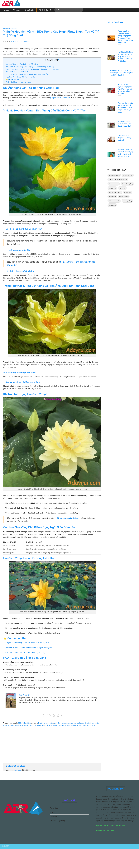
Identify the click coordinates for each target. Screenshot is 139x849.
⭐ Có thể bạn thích (12, 79)
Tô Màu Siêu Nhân (114, 175)
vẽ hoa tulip (112, 205)
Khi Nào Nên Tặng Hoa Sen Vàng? (17, 72)
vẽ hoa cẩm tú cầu (114, 201)
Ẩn (59, 60)
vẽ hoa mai (127, 192)
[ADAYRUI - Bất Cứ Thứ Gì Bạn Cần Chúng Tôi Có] (15, 4)
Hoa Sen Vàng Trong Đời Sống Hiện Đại (19, 77)
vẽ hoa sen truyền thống (67, 518)
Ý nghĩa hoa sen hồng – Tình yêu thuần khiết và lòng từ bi (27, 643)
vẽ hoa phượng (127, 201)
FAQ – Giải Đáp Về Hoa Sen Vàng (17, 82)
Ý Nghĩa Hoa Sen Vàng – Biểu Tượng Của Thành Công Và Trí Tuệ (29, 67)
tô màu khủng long (127, 184)
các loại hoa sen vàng (60, 723)
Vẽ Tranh (16, 10)
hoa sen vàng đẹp (73, 723)
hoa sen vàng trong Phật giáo (20, 725)
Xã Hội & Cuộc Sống (46, 10)
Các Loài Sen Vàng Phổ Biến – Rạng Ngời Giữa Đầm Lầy (26, 74)
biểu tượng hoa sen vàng (45, 723)
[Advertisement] (52, 21)
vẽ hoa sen (122, 188)
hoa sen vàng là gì (85, 723)
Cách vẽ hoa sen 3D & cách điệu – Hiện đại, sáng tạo (25, 652)
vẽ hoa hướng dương (115, 192)
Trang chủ (6, 10)
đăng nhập (17, 770)
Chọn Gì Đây (29, 10)
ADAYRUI (6, 846)
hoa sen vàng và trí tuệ (36, 725)
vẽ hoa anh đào (124, 196)
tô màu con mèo (113, 184)
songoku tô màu (127, 175)
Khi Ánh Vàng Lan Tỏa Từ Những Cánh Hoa (21, 64)
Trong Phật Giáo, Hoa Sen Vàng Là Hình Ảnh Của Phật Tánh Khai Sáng (31, 69)
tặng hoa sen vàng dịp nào (73, 725)
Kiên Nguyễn (25, 41)
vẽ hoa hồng (112, 188)
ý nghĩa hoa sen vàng (88, 725)
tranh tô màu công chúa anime (118, 179)
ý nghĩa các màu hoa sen (60, 98)
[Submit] (81, 10)
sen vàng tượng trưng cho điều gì (54, 725)
